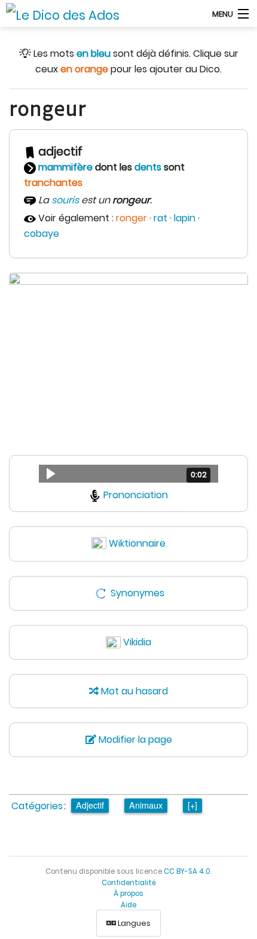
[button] (128, 474)
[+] (192, 804)
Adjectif (90, 804)
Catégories (37, 806)
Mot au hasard (133, 691)
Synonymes (137, 593)
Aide (128, 905)
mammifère (65, 167)
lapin (184, 218)
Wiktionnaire (137, 543)
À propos (128, 893)
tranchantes (53, 183)
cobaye (41, 233)
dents (147, 167)
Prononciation (135, 495)
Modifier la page (134, 739)
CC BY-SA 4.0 (187, 871)
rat (160, 218)
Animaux (146, 804)
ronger (131, 218)
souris (65, 200)
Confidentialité (129, 883)
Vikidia (137, 642)
